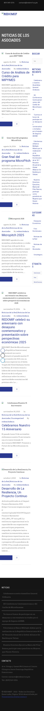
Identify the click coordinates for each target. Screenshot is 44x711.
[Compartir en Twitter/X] (3, 355)
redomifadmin (22, 69)
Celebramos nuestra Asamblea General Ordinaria (37, 85)
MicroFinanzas (38, 282)
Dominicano (37, 273)
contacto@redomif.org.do (28, 3)
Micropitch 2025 (13, 235)
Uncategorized (17, 418)
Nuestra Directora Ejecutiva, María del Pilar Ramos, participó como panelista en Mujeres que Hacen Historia (37, 191)
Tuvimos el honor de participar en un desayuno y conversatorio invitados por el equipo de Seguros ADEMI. (37, 125)
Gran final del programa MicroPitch (16, 159)
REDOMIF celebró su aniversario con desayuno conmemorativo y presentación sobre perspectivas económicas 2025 (16, 331)
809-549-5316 (9, 3)
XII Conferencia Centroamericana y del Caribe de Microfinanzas (37, 102)
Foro (35, 277)
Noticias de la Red (9, 313)
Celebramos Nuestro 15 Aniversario (16, 427)
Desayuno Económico (37, 222)
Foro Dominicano (37, 230)
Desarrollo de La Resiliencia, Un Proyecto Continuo (14, 492)
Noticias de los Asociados (37, 246)
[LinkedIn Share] (3, 360)
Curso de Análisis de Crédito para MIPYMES (16, 76)
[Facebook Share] (3, 350)
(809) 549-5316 (12, 680)
